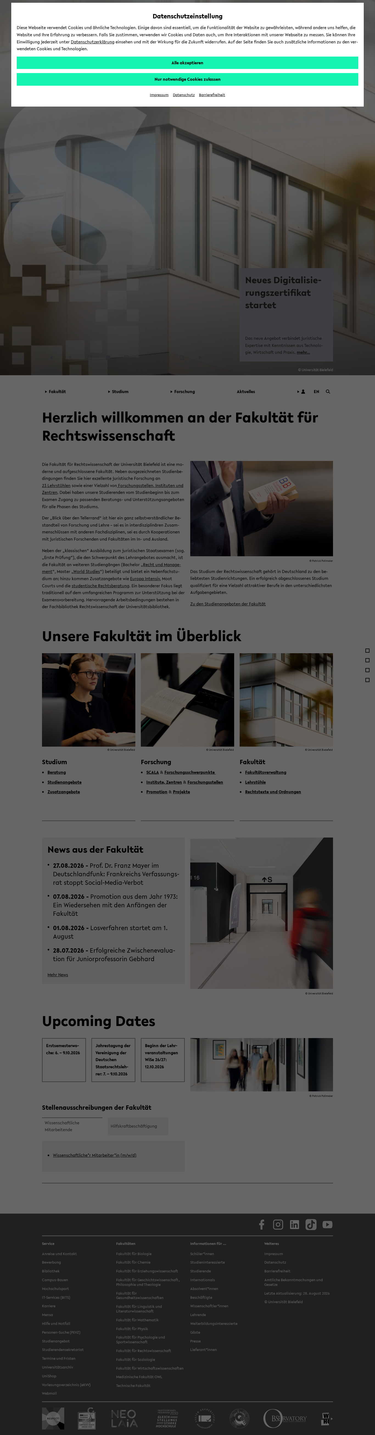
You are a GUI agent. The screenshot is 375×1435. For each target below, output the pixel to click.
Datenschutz (184, 95)
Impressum (159, 95)
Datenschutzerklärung (92, 42)
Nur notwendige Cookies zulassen (188, 79)
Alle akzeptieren (187, 63)
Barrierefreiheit (212, 95)
